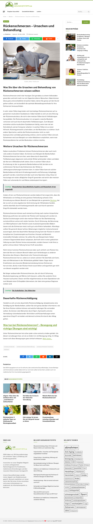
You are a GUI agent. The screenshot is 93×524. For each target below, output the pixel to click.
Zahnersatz (69, 507)
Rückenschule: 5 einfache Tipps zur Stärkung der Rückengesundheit (9, 420)
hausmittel (77, 468)
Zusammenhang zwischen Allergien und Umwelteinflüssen (50, 419)
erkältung (67, 465)
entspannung (80, 462)
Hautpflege (69, 471)
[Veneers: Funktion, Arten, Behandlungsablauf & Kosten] (70, 71)
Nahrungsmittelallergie (70, 484)
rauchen (67, 487)
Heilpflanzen (80, 471)
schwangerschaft (72, 494)
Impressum (31, 521)
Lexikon (39, 11)
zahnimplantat (81, 507)
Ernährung (74, 465)
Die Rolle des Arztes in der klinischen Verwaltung (30, 398)
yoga (86, 503)
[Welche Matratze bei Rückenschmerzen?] (51, 388)
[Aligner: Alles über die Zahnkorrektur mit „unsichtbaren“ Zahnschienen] (12, 388)
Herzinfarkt (69, 475)
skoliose (6, 349)
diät (73, 462)
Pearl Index (80, 484)
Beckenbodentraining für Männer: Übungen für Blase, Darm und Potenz (83, 37)
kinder (84, 475)
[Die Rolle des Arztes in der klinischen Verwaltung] (31, 388)
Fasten (81, 465)
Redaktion (8, 34)
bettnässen (77, 455)
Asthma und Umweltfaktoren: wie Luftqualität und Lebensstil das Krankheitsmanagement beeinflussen (84, 60)
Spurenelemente (69, 497)
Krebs (77, 479)
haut (84, 468)
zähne (67, 511)
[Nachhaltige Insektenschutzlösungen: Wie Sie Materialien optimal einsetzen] (70, 82)
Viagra (67, 504)
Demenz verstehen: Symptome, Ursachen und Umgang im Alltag (82, 47)
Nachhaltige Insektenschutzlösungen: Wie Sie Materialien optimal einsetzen (84, 82)
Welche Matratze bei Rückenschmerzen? (50, 397)
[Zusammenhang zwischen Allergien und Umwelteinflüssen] (51, 410)
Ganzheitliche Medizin (28, 11)
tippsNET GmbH (56, 521)
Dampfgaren (78, 459)
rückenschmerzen (9, 346)
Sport (84, 494)
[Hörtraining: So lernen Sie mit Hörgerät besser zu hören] (31, 410)
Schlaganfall (74, 490)
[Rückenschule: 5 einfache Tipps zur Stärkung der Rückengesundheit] (12, 410)
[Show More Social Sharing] (57, 38)
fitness (87, 465)
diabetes (67, 462)
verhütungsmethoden (79, 500)
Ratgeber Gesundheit (13, 11)
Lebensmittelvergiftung (71, 481)
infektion (78, 475)
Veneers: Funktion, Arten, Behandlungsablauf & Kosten (83, 72)
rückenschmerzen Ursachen (45, 346)
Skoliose (53, 200)
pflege (86, 484)
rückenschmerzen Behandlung (26, 346)
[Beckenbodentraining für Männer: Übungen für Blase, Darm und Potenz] (70, 37)
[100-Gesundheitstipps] (19, 4)
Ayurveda (68, 455)
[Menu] (4, 11)
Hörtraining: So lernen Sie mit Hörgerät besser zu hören (31, 419)
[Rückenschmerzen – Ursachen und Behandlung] (31, 61)
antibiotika (79, 452)
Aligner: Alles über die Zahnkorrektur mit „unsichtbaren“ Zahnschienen (11, 399)
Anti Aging (69, 452)
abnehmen (71, 447)
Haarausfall (68, 468)
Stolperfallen (78, 497)
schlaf (66, 490)
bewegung (69, 459)
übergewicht (74, 510)
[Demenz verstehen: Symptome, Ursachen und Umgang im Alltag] (70, 47)
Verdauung (68, 500)
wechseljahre (77, 504)
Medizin (6, 21)
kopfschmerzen (69, 478)
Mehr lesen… (47, 338)
